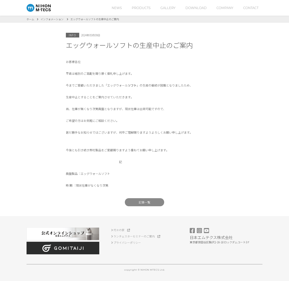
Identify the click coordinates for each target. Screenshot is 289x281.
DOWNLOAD (196, 8)
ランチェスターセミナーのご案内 (135, 236)
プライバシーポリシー (127, 243)
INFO (72, 35)
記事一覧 (144, 202)
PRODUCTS (141, 8)
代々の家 (120, 230)
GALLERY (168, 8)
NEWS (117, 8)
